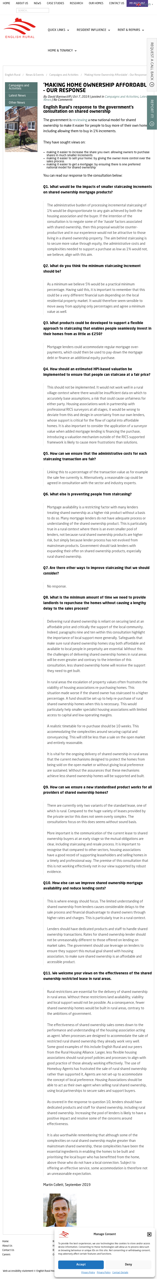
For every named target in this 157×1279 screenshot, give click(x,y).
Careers (6, 1254)
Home (6, 3)
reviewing (79, 120)
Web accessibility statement (18, 1271)
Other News (17, 102)
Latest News (17, 95)
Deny (128, 1264)
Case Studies (55, 3)
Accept (81, 1264)
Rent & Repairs (129, 30)
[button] (149, 1234)
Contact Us (116, 3)
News (37, 3)
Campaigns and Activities (19, 87)
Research (76, 3)
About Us (22, 3)
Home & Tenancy (60, 50)
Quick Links (56, 30)
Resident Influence (91, 30)
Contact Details (120, 1273)
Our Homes (96, 3)
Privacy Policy (88, 1273)
